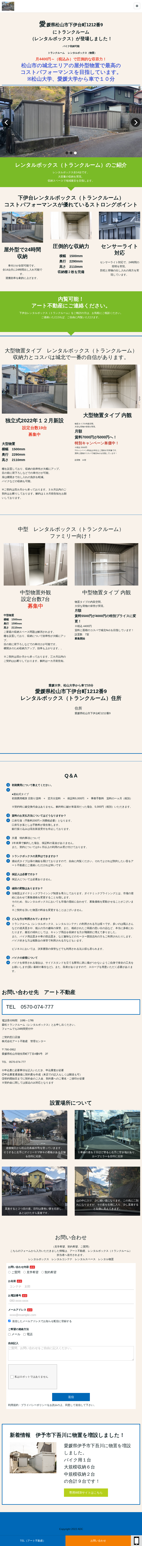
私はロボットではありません (31, 1376)
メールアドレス (17, 1309)
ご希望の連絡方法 (18, 1329)
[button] (66, 153)
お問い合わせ (98, 1540)
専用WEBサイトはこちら (86, 1492)
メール (15, 1334)
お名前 (12, 1281)
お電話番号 (14, 1295)
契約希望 (50, 1272)
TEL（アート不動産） (32, 1540)
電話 (30, 1334)
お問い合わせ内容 (18, 1266)
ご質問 (15, 1272)
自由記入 (14, 1343)
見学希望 (32, 1272)
